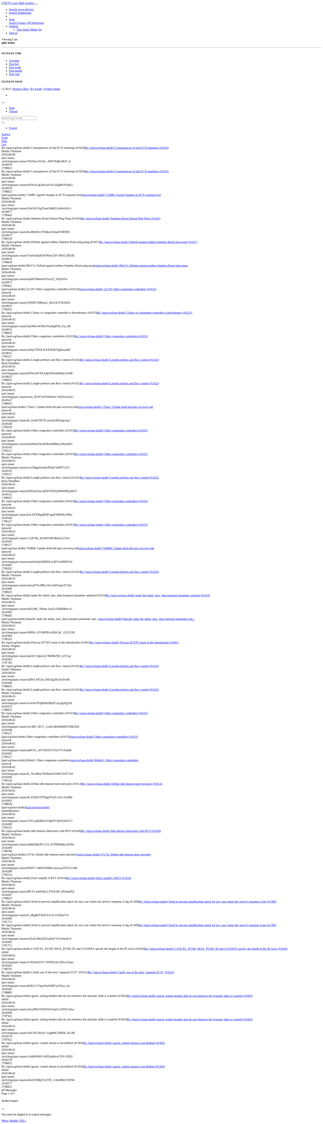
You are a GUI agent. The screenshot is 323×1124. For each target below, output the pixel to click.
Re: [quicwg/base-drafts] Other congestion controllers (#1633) (111, 336)
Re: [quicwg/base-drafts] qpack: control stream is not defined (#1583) (124, 1043)
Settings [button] (13, 26)
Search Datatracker (20, 12)
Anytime (14, 60)
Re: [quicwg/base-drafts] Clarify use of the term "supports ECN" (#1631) (131, 972)
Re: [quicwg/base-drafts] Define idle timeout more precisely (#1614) (122, 783)
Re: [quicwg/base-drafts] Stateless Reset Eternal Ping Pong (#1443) (120, 218)
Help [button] (12, 19)
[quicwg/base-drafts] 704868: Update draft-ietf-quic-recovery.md (116, 548)
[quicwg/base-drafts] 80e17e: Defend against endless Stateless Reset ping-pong (141, 265)
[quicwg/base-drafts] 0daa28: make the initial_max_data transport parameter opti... (146, 619)
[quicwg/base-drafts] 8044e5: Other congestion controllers (104, 760)
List (3, 144)
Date (12, 108)
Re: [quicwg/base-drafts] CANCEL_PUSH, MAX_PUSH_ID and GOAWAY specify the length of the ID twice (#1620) (215, 948)
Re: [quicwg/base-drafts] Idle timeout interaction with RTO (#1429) (121, 831)
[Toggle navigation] (36, 4)
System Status (52, 88)
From (4, 137)
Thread (13, 111)
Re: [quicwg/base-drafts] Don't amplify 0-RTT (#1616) (98, 878)
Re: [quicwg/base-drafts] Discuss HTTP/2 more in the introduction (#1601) (134, 642)
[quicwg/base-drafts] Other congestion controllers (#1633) (104, 736)
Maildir (13, 1120)
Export (13, 128)
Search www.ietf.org (21, 9)
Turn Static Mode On (28, 29)
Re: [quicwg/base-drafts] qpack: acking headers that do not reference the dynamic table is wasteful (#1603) (190, 995)
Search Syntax (17, 22)
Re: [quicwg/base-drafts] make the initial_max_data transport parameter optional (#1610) (158, 595)
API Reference (35, 22)
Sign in (13, 33)
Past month (15, 70)
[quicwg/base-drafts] (38, 807)
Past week (15, 67)
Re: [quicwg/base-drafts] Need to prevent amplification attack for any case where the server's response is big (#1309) (207, 901)
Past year (14, 74)
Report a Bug (20, 88)
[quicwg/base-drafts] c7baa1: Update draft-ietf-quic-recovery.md (115, 407)
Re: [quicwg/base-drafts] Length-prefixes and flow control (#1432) (119, 359)
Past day (14, 64)
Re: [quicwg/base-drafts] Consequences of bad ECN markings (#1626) (127, 147)
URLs (22, 1120)
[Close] (2, 1109)
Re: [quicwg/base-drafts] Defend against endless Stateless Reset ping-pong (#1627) (148, 242)
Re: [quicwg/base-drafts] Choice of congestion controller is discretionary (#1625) (144, 312)
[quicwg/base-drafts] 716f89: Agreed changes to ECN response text (121, 194)
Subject (5, 134)
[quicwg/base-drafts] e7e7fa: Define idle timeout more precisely (113, 854)
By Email (36, 88)
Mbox (5, 1120)
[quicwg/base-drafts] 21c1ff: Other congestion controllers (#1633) (117, 289)
